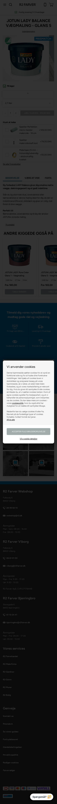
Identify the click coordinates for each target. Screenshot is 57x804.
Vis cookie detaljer (28, 439)
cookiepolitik (17, 403)
